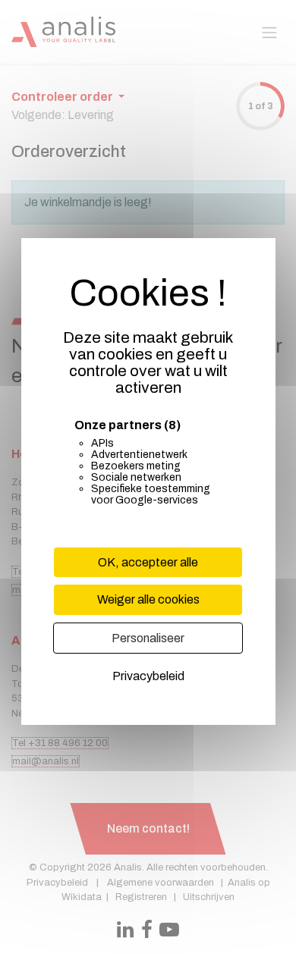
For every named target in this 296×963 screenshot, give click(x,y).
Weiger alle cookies (148, 599)
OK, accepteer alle (148, 562)
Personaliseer (148, 638)
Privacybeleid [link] (148, 676)
